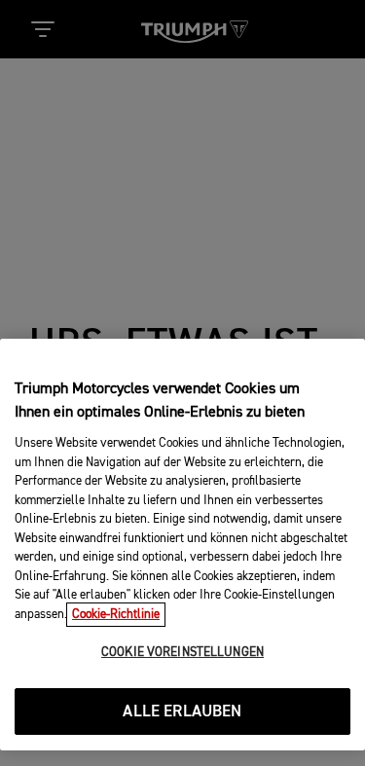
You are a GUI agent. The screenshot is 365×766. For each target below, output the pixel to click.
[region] (182, 544)
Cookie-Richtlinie (116, 614)
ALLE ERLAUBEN (182, 712)
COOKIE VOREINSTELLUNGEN (182, 652)
